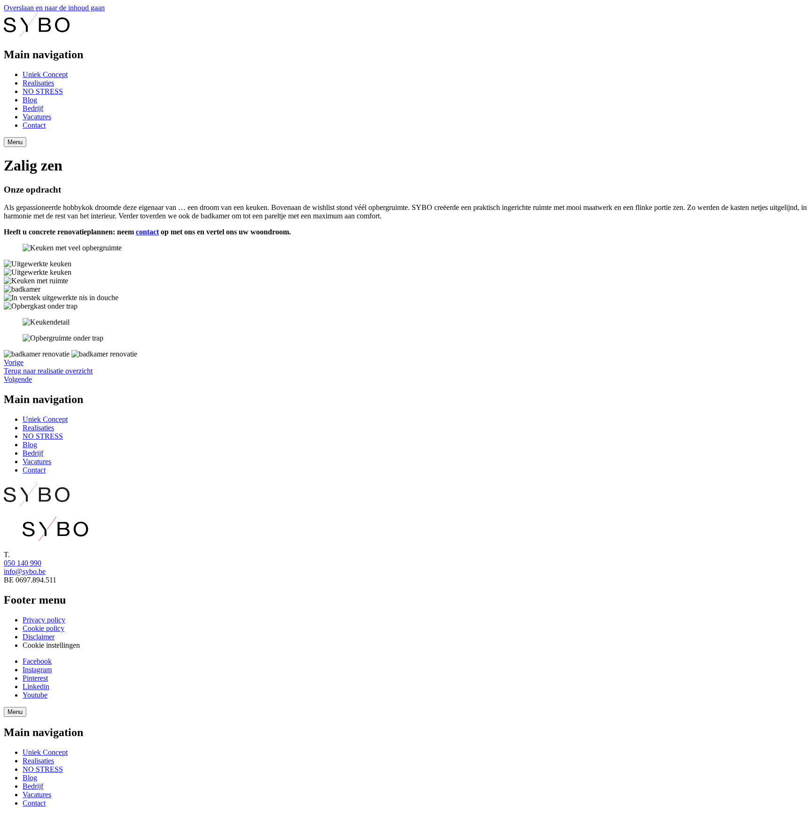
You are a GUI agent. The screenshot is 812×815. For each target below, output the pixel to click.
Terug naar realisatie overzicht (48, 371)
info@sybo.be (25, 571)
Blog (30, 100)
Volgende (18, 379)
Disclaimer (39, 637)
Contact (34, 125)
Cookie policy (43, 628)
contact (147, 232)
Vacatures (37, 117)
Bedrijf (33, 108)
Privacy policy (44, 620)
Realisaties (38, 83)
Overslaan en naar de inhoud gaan (54, 8)
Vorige (13, 362)
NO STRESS (43, 91)
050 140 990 (22, 563)
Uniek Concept (45, 74)
